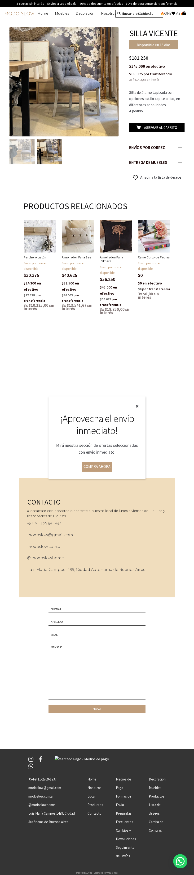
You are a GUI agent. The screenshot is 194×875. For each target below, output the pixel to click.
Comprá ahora (97, 466)
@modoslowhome (45, 558)
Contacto (94, 813)
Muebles (62, 13)
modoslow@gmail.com (50, 535)
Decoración (85, 13)
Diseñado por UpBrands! (106, 872)
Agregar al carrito (160, 127)
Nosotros (108, 13)
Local (91, 796)
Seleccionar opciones (44, 255)
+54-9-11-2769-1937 (42, 779)
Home (43, 13)
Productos (95, 805)
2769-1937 (52, 523)
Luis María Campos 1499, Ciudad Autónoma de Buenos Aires (86, 569)
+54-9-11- (35, 523)
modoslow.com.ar (44, 546)
